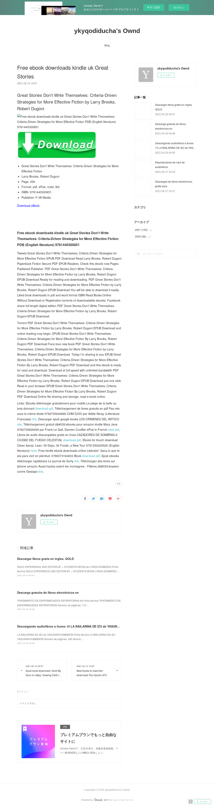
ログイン (178, 7)
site (19, 424)
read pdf (113, 429)
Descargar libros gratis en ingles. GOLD (45, 559)
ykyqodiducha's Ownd (107, 30)
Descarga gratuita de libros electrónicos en (48, 592)
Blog (107, 45)
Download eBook (28, 205)
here (34, 450)
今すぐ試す (153, 7)
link (34, 419)
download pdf (44, 408)
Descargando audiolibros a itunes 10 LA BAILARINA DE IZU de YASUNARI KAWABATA (78, 626)
